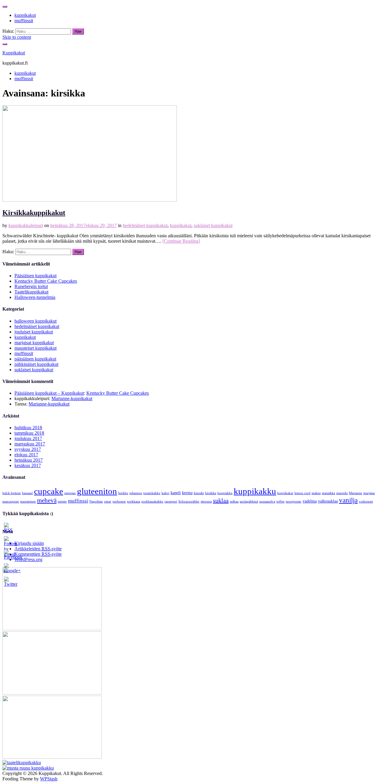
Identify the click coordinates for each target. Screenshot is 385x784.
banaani (27, 493)
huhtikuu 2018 (28, 427)
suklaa (221, 500)
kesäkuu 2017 (27, 465)
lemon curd (302, 493)
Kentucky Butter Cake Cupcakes (45, 281)
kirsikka (210, 493)
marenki (342, 493)
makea (316, 493)
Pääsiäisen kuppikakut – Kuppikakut (49, 393)
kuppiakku (225, 493)
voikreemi (366, 501)
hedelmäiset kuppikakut (145, 225)
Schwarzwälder (188, 501)
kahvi (165, 493)
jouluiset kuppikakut (33, 331)
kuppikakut (25, 15)
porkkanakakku (152, 501)
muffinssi (78, 501)
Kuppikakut (13, 52)
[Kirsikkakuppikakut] (89, 199)
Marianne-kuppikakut (71, 398)
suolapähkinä (249, 501)
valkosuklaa (328, 501)
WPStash (48, 778)
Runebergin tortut (31, 286)
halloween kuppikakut (35, 321)
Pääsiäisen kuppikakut (35, 275)
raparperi (171, 501)
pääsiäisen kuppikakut (35, 358)
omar (107, 501)
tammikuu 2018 (29, 433)
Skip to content (16, 37)
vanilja (348, 500)
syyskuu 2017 (27, 449)
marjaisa (369, 493)
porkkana (133, 501)
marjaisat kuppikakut (34, 342)
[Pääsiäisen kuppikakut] (52, 628)
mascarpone (10, 501)
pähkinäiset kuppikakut (36, 364)
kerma (187, 492)
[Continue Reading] (181, 241)
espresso (70, 493)
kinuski (199, 493)
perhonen (119, 501)
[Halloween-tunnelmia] (28, 767)
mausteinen (28, 501)
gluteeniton (97, 491)
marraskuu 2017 (29, 443)
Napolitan (96, 501)
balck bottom (11, 493)
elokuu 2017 (26, 454)
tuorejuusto (293, 501)
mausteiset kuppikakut (35, 348)
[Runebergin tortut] (52, 757)
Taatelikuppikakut (31, 291)
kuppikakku (255, 491)
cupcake (48, 491)
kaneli (176, 492)
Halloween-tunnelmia (34, 297)
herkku (123, 493)
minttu (62, 501)
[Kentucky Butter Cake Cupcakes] (52, 692)
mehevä (47, 500)
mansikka (328, 493)
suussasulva (267, 501)
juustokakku (151, 493)
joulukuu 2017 (28, 438)
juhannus (135, 493)
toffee (280, 501)
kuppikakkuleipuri (25, 225)
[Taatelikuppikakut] (21, 762)
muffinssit (23, 20)
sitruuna (206, 501)
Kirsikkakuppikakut (33, 213)
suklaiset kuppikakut (213, 225)
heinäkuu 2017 (28, 460)
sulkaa (234, 501)
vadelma (310, 501)
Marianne (355, 493)
